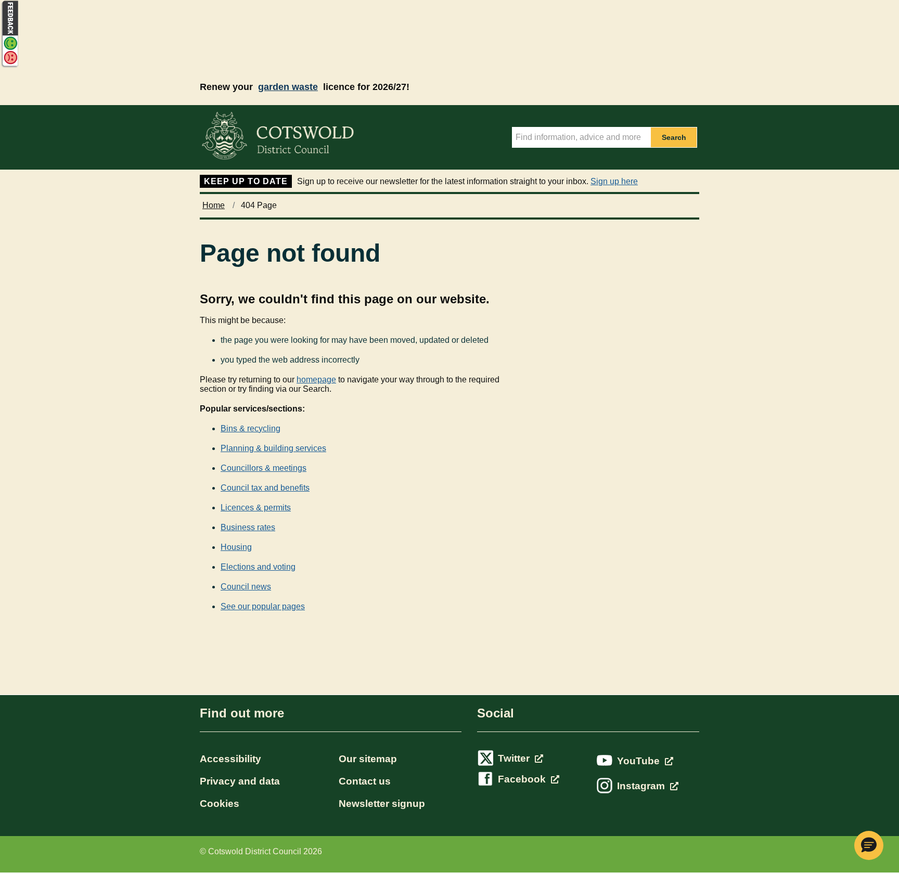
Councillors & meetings (263, 468)
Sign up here (614, 181)
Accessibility (230, 758)
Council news (246, 586)
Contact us (365, 781)
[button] (868, 845)
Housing (236, 547)
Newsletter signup (382, 803)
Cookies (219, 803)
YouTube (639, 760)
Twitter (515, 758)
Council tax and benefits (265, 487)
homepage (316, 379)
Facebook (523, 779)
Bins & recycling (250, 428)
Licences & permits (256, 507)
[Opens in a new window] (9, 65)
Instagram (642, 785)
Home (213, 205)
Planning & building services (273, 448)
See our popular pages (263, 606)
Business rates (248, 527)
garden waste (288, 87)
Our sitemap (368, 758)
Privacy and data (240, 781)
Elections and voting (258, 566)
